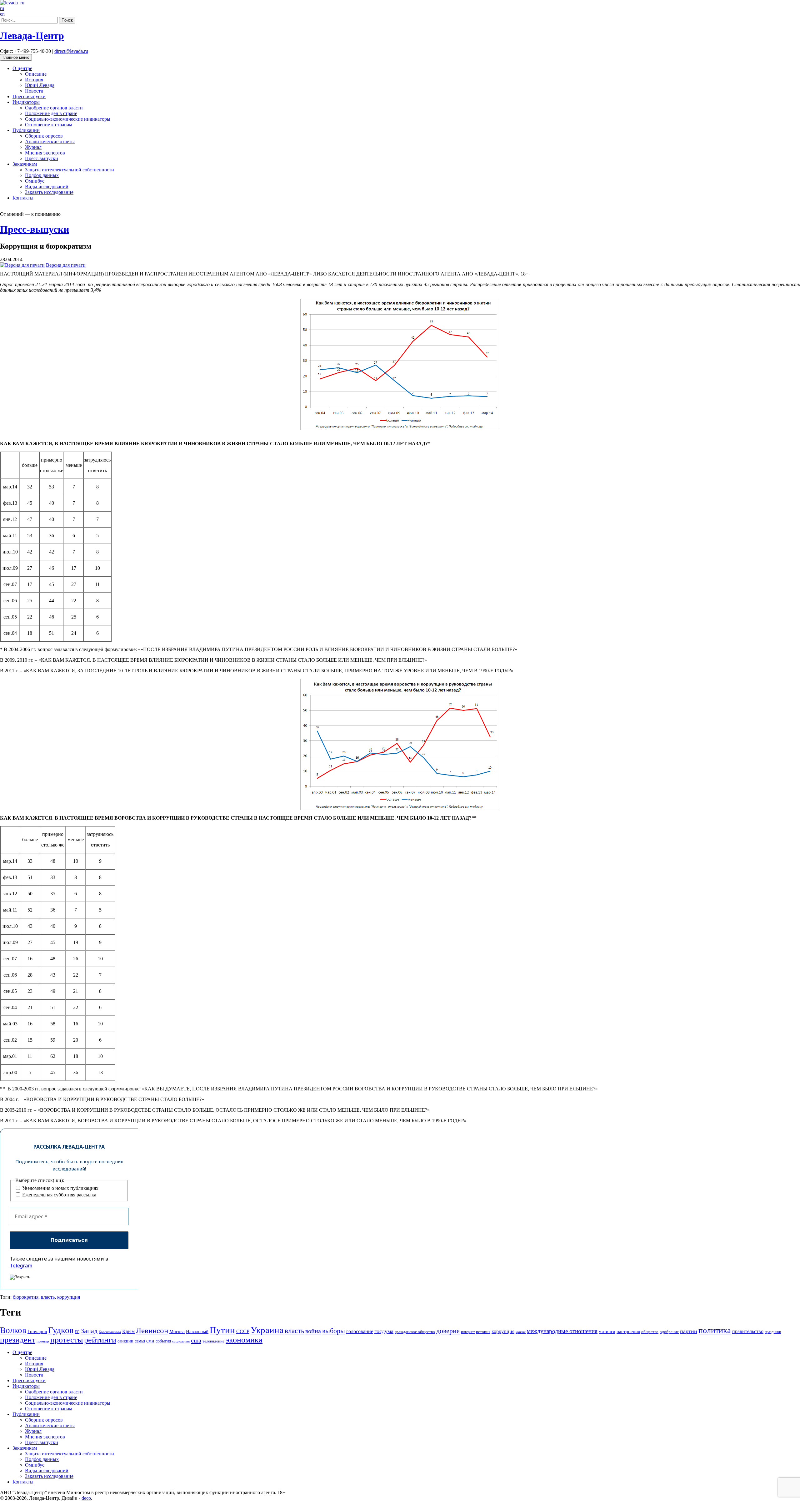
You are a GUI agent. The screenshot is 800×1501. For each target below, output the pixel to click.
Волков (13, 1330)
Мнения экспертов (45, 152)
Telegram (21, 1265)
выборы (333, 1331)
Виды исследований (46, 186)
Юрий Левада (39, 85)
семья (140, 1341)
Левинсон (152, 1330)
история (483, 1331)
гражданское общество (415, 1331)
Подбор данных (42, 175)
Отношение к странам (48, 124)
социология (181, 1341)
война (313, 1330)
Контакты (22, 197)
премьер (43, 1341)
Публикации (26, 130)
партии (688, 1331)
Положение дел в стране (51, 113)
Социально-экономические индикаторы (67, 119)
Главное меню (15, 57)
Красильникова (110, 1332)
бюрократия (25, 1297)
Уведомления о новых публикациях (59, 1188)
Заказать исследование (49, 192)
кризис (521, 1332)
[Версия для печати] (22, 265)
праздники (773, 1332)
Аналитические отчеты (50, 141)
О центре (22, 68)
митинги (607, 1331)
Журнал (33, 147)
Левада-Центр (32, 35)
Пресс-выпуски (29, 96)
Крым (128, 1331)
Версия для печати (66, 265)
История (34, 79)
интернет (468, 1332)
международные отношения (562, 1331)
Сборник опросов (44, 136)
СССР (242, 1331)
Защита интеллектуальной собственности (69, 169)
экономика (244, 1339)
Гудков (60, 1330)
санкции (125, 1341)
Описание (36, 74)
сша (196, 1340)
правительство (747, 1331)
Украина (267, 1330)
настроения (628, 1331)
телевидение (213, 1341)
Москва (177, 1331)
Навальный (197, 1331)
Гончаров (37, 1331)
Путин (222, 1330)
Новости (34, 90)
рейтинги (100, 1339)
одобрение (669, 1331)
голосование (359, 1331)
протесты (66, 1339)
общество (649, 1332)
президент (17, 1339)
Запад (89, 1331)
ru (2, 8)
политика (714, 1330)
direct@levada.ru (71, 51)
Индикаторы (26, 102)
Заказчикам (24, 164)
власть (48, 1297)
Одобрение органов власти (54, 107)
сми (150, 1340)
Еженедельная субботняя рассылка (58, 1194)
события (163, 1341)
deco (86, 1498)
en (2, 14)
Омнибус (34, 181)
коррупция (68, 1297)
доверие (448, 1331)
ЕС (77, 1332)
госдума (383, 1331)
